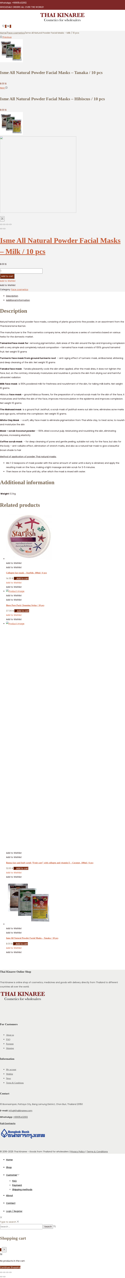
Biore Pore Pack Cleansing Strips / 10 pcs (25, 605)
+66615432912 (20, 1117)
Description (12, 295)
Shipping (10, 1048)
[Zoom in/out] (10, 224)
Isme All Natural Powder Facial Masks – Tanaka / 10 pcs (32, 938)
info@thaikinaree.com (20, 1110)
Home (3, 32)
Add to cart (7, 276)
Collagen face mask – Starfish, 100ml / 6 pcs (26, 573)
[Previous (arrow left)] (1, 228)
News (8, 1078)
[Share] (4, 224)
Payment (10, 1044)
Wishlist (9, 1074)
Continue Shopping (10, 1267)
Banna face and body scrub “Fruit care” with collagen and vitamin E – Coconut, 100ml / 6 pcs (49, 863)
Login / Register (14, 1211)
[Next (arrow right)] (4, 228)
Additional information (18, 300)
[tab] (65, 296)
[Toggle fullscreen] (7, 224)
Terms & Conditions (15, 1083)
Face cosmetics (16, 32)
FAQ (8, 1039)
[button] (8, 280)
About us (10, 1035)
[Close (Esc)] (1, 224)
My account (11, 1069)
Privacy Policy (77, 1151)
